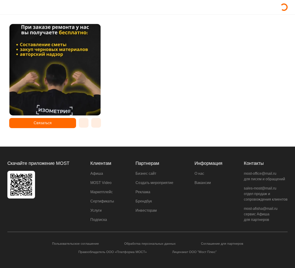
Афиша (96, 173)
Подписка (98, 220)
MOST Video (101, 183)
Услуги (96, 210)
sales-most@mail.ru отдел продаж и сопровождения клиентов (266, 193)
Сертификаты (102, 201)
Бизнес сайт (146, 173)
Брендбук (144, 201)
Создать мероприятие (154, 183)
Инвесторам (146, 210)
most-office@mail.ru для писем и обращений (264, 176)
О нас (199, 173)
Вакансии (203, 183)
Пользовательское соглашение (75, 243)
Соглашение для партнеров (222, 243)
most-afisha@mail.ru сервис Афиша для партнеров (260, 214)
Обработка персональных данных (150, 243)
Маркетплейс (101, 192)
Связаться (43, 123)
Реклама (143, 192)
